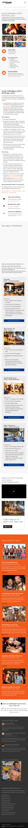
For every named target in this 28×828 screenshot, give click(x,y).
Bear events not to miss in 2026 (12, 744)
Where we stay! (14, 204)
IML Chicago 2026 (6, 800)
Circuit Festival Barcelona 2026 (9, 812)
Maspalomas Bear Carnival (11, 687)
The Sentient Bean (12, 175)
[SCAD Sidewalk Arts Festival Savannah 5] (8, 38)
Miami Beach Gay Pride (10, 625)
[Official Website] (4, 213)
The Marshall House (16, 191)
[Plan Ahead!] (4, 73)
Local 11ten (17, 178)
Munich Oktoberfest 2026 (7, 807)
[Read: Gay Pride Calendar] (3, 724)
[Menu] (24, 2)
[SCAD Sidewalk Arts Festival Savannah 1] (8, 44)
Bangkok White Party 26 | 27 (8, 814)
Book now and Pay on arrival (13, 201)
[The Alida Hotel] (14, 289)
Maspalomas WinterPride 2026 (9, 803)
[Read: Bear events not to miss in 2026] (3, 745)
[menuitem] (24, 2)
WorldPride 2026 (5, 796)
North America (9, 7)
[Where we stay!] (4, 206)
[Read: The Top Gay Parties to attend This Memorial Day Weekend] (3, 733)
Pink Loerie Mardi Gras (9, 562)
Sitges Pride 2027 (6, 795)
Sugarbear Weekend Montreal (12, 656)
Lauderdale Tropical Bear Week (12, 593)
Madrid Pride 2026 (6, 802)
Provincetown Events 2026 (8, 805)
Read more (4, 572)
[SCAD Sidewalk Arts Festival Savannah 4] (20, 44)
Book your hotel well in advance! (14, 76)
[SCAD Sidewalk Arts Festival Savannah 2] (14, 29)
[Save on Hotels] (4, 198)
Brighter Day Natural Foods (13, 177)
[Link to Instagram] (25, 824)
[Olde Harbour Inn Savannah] (13, 515)
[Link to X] (21, 824)
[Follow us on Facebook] (11, 780)
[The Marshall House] (14, 387)
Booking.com (7, 298)
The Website (18, 215)
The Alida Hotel (12, 192)
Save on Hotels (14, 197)
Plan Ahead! (12, 72)
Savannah (14, 7)
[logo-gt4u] (11, 2)
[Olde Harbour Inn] (14, 338)
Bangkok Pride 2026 (6, 798)
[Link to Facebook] (23, 824)
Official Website (15, 212)
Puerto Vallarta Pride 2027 (8, 809)
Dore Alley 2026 (5, 810)
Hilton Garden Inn (6, 191)
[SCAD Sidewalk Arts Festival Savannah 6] (20, 38)
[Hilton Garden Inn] (14, 435)
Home (5, 7)
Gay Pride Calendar (9, 723)
